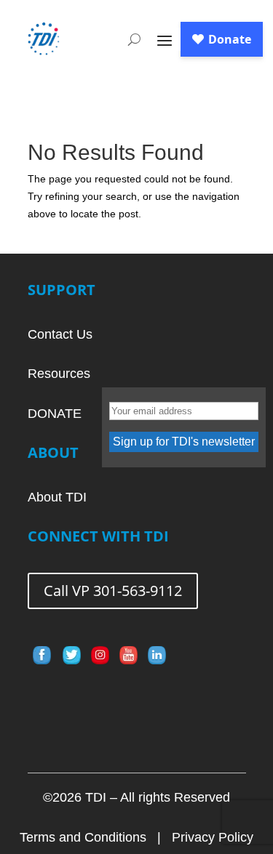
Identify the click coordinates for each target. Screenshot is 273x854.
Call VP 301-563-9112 (113, 590)
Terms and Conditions (83, 837)
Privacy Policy (212, 837)
